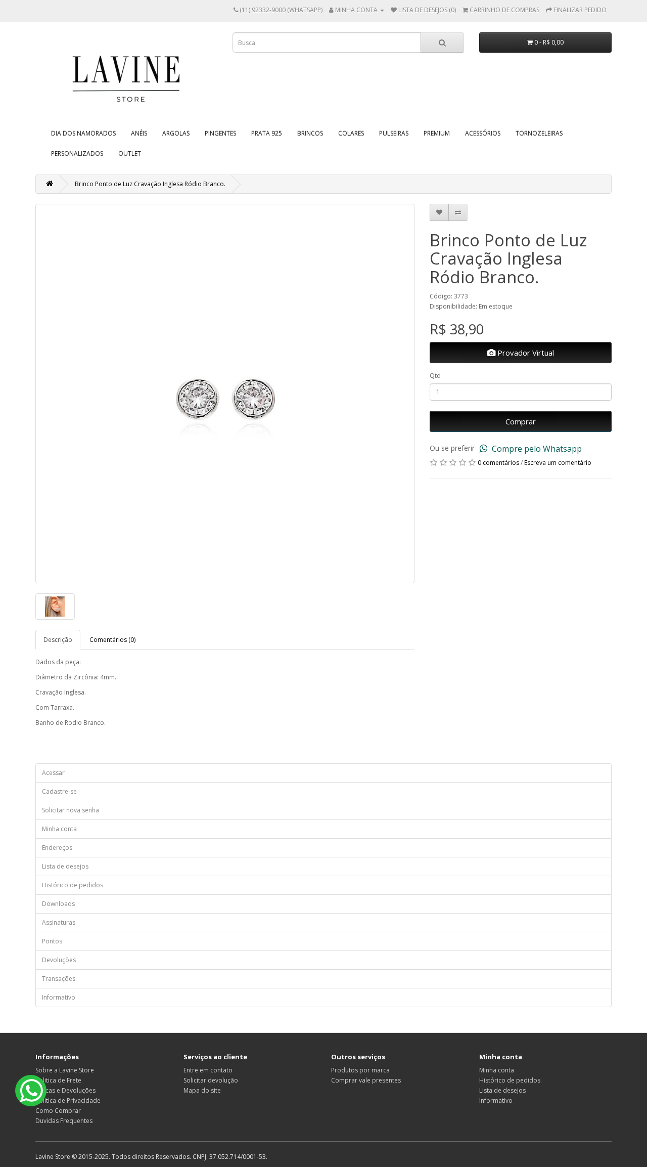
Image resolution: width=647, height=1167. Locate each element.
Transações (58, 978)
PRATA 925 (266, 133)
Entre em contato (208, 1070)
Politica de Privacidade (68, 1100)
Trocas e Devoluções (65, 1090)
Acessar (53, 772)
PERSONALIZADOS (77, 153)
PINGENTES (220, 133)
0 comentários (498, 462)
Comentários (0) (112, 639)
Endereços (57, 847)
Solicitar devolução (210, 1080)
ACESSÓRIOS (482, 133)
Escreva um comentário (557, 462)
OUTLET (129, 153)
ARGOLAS (176, 133)
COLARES (351, 133)
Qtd (435, 375)
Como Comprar (58, 1110)
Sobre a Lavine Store (64, 1070)
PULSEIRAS (393, 133)
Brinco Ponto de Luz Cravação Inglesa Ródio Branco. (150, 184)
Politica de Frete (58, 1080)
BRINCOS (310, 133)
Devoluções (59, 960)
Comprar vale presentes (366, 1080)
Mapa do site (202, 1090)
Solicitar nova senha (70, 810)
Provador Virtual (524, 353)
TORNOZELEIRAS (539, 133)
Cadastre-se (59, 791)
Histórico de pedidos (72, 885)
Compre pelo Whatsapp (536, 448)
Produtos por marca (360, 1070)
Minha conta (59, 829)
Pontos (52, 941)
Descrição (57, 639)
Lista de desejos (65, 866)
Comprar (520, 421)
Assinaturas (58, 922)
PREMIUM (437, 133)
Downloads (58, 903)
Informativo (58, 997)
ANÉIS (139, 133)
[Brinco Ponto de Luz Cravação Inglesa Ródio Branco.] (224, 393)
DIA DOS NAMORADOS (83, 133)
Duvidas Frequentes (64, 1120)
